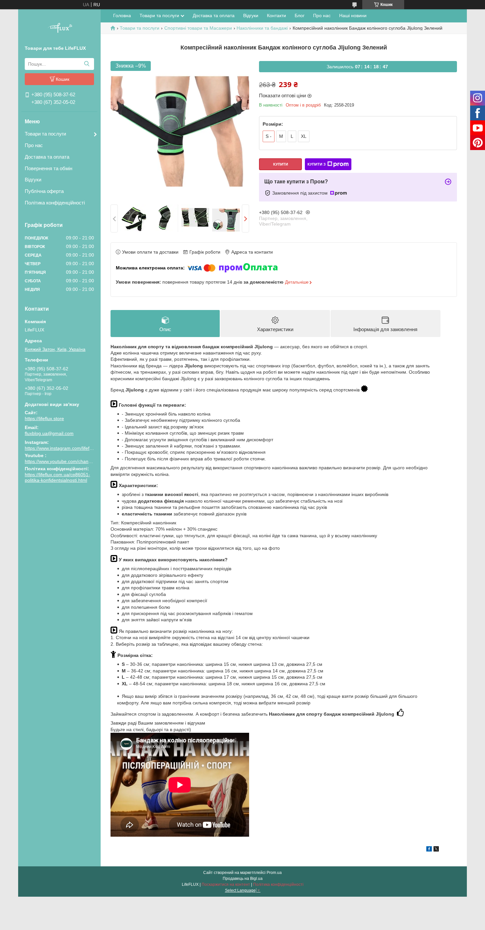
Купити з (316, 164)
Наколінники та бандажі (262, 28)
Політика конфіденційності (55, 202)
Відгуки (33, 179)
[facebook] (429, 849)
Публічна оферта (44, 191)
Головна (122, 15)
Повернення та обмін (48, 168)
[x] (436, 849)
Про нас (34, 145)
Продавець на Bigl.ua (243, 878)
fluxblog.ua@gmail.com (49, 433)
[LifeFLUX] (59, 28)
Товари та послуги (45, 134)
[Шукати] (86, 64)
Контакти (276, 15)
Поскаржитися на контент (226, 884)
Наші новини (353, 15)
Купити (280, 164)
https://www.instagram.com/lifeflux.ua (63, 448)
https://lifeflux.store (44, 418)
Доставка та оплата (47, 157)
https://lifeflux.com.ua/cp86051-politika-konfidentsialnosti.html (57, 477)
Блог (300, 15)
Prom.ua (274, 872)
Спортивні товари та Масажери (198, 28)
